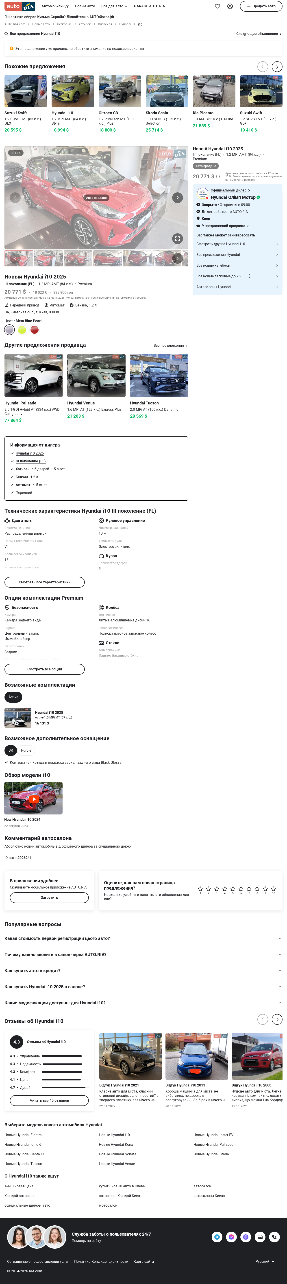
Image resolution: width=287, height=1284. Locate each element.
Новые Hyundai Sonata (117, 1154)
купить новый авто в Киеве (122, 1186)
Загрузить (49, 897)
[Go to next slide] (182, 375)
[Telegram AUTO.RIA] (217, 1237)
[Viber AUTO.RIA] (245, 1237)
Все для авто (112, 6)
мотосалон (108, 1205)
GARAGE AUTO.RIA (149, 6)
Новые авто (85, 6)
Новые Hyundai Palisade (213, 1144)
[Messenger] (231, 1237)
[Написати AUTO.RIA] (260, 1237)
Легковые (64, 24)
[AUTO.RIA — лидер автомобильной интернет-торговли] (19, 6)
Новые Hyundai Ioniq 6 (22, 1144)
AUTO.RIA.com (14, 24)
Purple (26, 750)
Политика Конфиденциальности (101, 1261)
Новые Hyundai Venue (117, 1164)
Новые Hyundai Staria (211, 1154)
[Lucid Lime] (22, 330)
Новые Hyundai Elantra (23, 1135)
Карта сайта (144, 1261)
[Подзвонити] (274, 1237)
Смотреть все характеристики (44, 582)
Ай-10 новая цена (18, 1186)
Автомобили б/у (55, 6)
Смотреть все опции (44, 669)
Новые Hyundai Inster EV (213, 1135)
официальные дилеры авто (27, 1205)
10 (273, 893)
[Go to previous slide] (11, 375)
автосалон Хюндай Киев (119, 1196)
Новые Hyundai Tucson (23, 1164)
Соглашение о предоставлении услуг (38, 1261)
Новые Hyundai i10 (114, 1135)
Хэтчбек (85, 24)
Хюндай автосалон (20, 1196)
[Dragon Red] (34, 330)
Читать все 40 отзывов (49, 1100)
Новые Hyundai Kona (116, 1144)
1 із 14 (15, 153)
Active (13, 697)
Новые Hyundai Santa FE (24, 1154)
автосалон (202, 1186)
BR (11, 750)
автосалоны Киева (209, 1196)
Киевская (105, 24)
